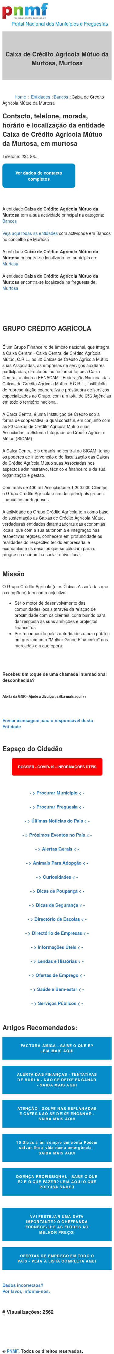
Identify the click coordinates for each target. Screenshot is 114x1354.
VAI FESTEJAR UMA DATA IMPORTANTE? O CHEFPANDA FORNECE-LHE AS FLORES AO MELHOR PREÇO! (57, 1224)
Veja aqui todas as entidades (30, 233)
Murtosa (10, 264)
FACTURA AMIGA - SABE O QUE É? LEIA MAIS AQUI (57, 1048)
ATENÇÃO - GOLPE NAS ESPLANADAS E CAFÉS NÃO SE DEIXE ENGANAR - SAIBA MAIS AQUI (57, 1114)
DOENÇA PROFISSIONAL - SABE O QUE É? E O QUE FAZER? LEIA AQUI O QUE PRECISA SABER (57, 1182)
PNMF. (13, 1351)
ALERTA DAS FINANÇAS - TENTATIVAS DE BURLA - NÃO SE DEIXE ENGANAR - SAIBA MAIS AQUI (57, 1079)
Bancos (61, 97)
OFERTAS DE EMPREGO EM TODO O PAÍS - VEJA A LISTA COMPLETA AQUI (57, 1258)
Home (20, 97)
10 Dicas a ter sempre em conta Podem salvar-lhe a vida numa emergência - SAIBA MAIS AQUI (57, 1147)
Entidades (40, 97)
